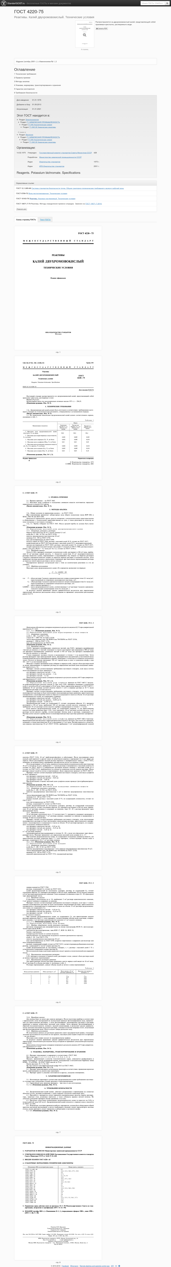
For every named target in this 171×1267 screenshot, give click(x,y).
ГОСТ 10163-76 (22, 198)
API (112, 1266)
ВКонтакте (74, 1266)
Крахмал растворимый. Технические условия (52, 198)
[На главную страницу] (4, 3)
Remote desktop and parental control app (95, 1266)
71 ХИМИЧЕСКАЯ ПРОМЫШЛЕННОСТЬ (43, 122)
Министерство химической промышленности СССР (60, 157)
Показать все (21, 209)
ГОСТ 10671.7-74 (23, 203)
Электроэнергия (32, 119)
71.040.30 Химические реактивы (42, 127)
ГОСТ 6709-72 (22, 193)
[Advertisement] (42, 38)
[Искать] (167, 3)
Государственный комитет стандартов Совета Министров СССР (65, 152)
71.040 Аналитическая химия (40, 124)
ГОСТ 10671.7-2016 (93, 203)
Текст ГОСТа (45, 219)
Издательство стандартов (49, 161)
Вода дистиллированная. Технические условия (48, 193)
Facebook (65, 1266)
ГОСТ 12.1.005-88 (23, 188)
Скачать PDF (102, 28)
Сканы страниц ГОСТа (26, 219)
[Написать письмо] (116, 1266)
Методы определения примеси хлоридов (52, 203)
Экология (29, 134)
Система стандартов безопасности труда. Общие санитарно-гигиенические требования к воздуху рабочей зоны (78, 188)
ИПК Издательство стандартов (51, 166)
